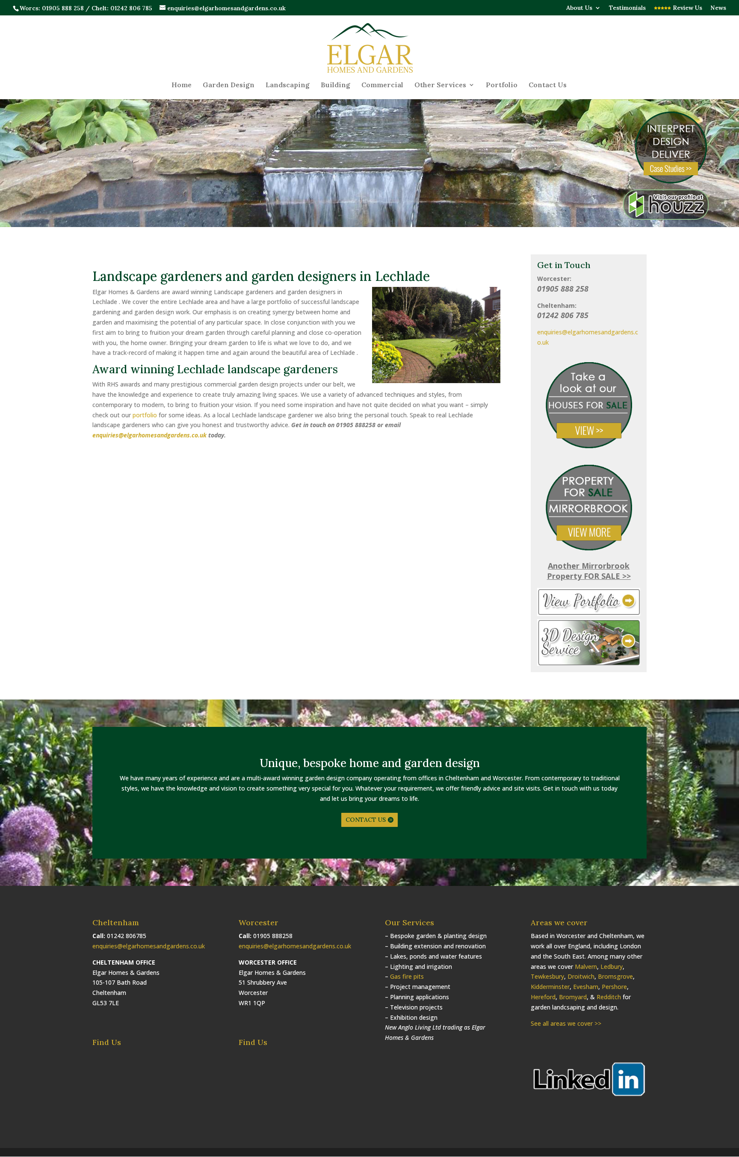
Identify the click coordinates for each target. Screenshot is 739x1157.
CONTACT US (366, 819)
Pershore (614, 987)
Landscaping (288, 85)
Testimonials (627, 8)
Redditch (609, 997)
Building (335, 85)
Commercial (382, 85)
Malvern (586, 966)
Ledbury (611, 966)
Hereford (543, 997)
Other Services (440, 85)
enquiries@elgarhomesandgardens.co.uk (149, 435)
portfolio (145, 415)
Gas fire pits (407, 976)
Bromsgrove (615, 976)
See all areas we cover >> (566, 1023)
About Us (579, 8)
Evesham (585, 987)
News (718, 8)
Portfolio (501, 85)
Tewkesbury (547, 976)
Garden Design (228, 85)
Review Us (686, 8)
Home (181, 85)
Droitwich (581, 976)
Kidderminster (550, 987)
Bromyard (573, 997)
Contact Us (548, 85)
